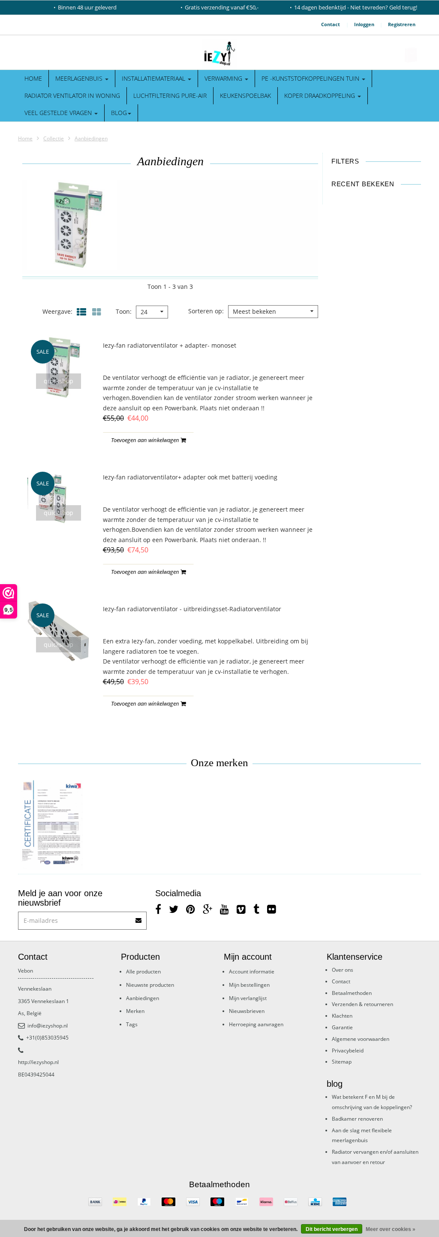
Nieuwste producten (150, 984)
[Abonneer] (139, 917)
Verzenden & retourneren (362, 1004)
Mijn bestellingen (249, 984)
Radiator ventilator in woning (72, 95)
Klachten (342, 1015)
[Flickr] (271, 909)
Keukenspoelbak (245, 95)
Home (33, 78)
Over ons (342, 969)
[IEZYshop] (219, 54)
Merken (135, 1011)
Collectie (53, 138)
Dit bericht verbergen (332, 1229)
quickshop (58, 381)
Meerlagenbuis (79, 78)
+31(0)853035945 (47, 1037)
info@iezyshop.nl (47, 1025)
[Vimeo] (241, 909)
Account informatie (251, 971)
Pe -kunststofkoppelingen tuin (311, 78)
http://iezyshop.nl (38, 1062)
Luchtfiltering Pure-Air (170, 95)
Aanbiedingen (91, 138)
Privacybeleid (348, 1050)
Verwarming (224, 78)
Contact (330, 24)
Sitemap (342, 1061)
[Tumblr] (256, 909)
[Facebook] (158, 909)
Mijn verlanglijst (248, 998)
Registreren (401, 24)
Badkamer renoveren (357, 1118)
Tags (132, 1024)
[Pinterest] (190, 909)
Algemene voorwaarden (360, 1039)
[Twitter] (173, 909)
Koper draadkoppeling (320, 95)
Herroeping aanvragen (256, 1024)
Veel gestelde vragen (58, 113)
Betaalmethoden (352, 993)
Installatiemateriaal (154, 78)
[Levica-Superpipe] (51, 825)
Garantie (342, 1027)
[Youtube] (224, 909)
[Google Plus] (207, 909)
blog (119, 113)
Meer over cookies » (390, 1229)
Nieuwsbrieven (247, 1011)
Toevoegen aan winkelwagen (145, 440)
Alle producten (143, 971)
